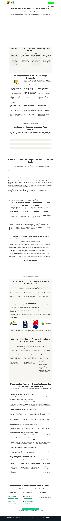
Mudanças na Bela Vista (12, 503)
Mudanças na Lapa (11, 501)
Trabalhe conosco (42, 2)
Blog (46, 2)
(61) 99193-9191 (30, 517)
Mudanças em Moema (28, 494)
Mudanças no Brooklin (28, 496)
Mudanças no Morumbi (28, 498)
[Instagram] (53, 6)
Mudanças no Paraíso (27, 499)
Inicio (24, 2)
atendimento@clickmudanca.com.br (14, 517)
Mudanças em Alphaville (28, 503)
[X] (50, 6)
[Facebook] (48, 6)
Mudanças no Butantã (12, 499)
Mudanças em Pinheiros (12, 494)
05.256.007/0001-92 (46, 517)
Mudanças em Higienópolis (13, 498)
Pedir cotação (51, 2)
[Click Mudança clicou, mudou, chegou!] (11, 3)
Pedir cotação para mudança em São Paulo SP (30, 508)
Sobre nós (27, 2)
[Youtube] (52, 6)
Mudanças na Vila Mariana (28, 501)
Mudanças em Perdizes (12, 496)
